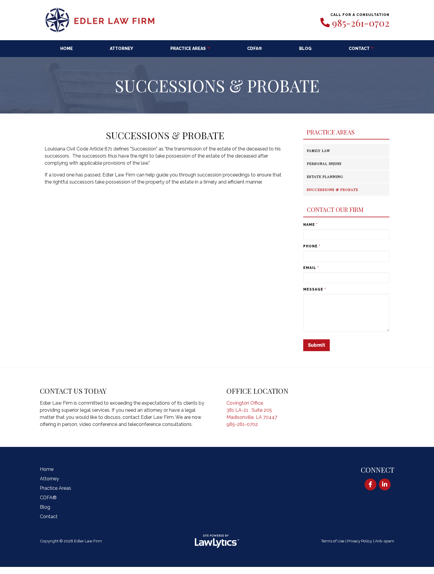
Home (66, 48)
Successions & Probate (332, 189)
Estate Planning (325, 176)
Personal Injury (324, 163)
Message (314, 289)
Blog (305, 48)
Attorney (121, 48)
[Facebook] (370, 484)
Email (311, 268)
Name (310, 225)
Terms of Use (332, 541)
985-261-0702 (360, 22)
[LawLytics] (217, 541)
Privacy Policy (359, 541)
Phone (311, 246)
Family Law (318, 150)
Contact (359, 48)
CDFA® (254, 48)
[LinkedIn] (385, 484)
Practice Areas (188, 48)
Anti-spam (384, 541)
